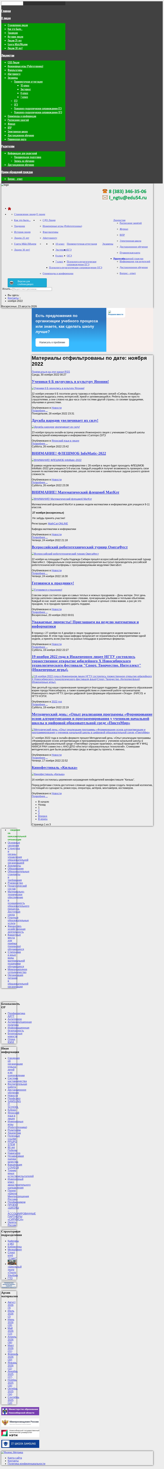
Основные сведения (14, 844)
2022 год (57, 701)
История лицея (15, 37)
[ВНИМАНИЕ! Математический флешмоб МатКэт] (62, 499)
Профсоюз (14, 1098)
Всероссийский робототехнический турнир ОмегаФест (80, 547)
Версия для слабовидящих (25, 283)
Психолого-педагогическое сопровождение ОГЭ (38, 112)
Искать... (7, 288)
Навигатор (14, 1153)
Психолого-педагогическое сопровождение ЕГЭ (38, 108)
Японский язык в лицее (65, 440)
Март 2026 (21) (11, 1348)
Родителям (7, 146)
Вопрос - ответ (15, 179)
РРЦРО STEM (12, 1143)
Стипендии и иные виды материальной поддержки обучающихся (16, 959)
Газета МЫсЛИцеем (18, 44)
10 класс (24, 85)
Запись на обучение (24, 161)
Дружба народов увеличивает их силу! (65, 420)
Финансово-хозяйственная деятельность (16, 929)
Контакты (13, 1460)
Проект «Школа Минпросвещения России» (18, 1195)
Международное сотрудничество (17, 971)
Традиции (13, 33)
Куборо (12, 1110)
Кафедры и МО (13, 1242)
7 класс (24, 97)
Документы (14, 865)
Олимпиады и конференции (22, 116)
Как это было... (15, 29)
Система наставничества (17, 1080)
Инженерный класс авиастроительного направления (19, 1183)
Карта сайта (15, 1458)
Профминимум (16, 1202)
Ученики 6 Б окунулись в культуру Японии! (70, 381)
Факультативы (15, 70)
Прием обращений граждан (17, 172)
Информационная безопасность (18, 1029)
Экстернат (25, 89)
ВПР (10, 128)
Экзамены (13, 78)
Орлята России (12, 1224)
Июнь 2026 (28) (11, 1322)
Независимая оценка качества (16, 1159)
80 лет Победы (12, 1149)
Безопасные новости (15, 1035)
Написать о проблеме (52, 342)
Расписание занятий (18, 120)
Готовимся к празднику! (53, 583)
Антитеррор (15, 1019)
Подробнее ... (40, 410)
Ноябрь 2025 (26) (12, 1383)
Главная (6, 11)
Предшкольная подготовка (27, 157)
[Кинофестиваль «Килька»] (48, 774)
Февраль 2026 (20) (13, 1357)
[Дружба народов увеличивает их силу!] (56, 427)
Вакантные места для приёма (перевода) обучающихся (16, 942)
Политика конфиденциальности (26, 1463)
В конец (42, 819)
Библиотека (15, 1246)
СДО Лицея (13, 62)
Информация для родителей (22, 153)
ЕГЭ (15, 101)
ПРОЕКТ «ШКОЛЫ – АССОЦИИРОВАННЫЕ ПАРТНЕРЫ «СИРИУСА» (22, 1212)
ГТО (10, 1278)
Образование (16, 868)
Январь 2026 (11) (12, 1365)
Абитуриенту (14, 74)
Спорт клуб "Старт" (12, 1255)
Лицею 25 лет (15, 40)
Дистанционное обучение (21, 135)
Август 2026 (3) (12, 1305)
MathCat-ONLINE (58, 523)
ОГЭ (16, 105)
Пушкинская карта (17, 139)
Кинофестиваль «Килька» (55, 767)
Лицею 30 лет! (15, 48)
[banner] (124, 203)
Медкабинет (15, 1249)
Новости (57, 407)
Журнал (11, 124)
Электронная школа (18, 131)
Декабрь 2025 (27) (13, 1374)
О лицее (6, 18)
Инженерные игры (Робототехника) (25, 66)
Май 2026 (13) (10, 1331)
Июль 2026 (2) (11, 1314)
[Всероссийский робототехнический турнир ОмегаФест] (65, 553)
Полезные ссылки (14, 1137)
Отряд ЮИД (11, 1041)
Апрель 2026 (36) (12, 1339)
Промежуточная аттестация (28, 81)
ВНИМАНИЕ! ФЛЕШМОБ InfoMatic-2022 (69, 453)
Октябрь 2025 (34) (12, 1391)
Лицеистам (7, 55)
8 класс (24, 93)
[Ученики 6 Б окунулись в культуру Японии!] (58, 388)
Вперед (42, 816)
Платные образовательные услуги (18, 920)
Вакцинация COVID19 (15, 1166)
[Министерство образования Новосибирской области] (20, 1414)
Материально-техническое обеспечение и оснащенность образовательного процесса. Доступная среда (18, 903)
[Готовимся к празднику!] (47, 589)
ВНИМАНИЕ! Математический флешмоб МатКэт (75, 492)
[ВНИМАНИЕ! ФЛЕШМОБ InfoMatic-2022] (57, 460)
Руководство (15, 883)
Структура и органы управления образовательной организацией (18, 855)
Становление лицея (18, 25)
